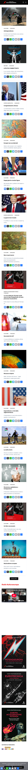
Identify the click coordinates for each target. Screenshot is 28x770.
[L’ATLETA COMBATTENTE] (14, 54)
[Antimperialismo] (14, 16)
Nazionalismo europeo (10, 563)
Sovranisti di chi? (9, 336)
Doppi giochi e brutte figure (12, 180)
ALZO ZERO (6, 28)
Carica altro (14, 578)
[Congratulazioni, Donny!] (14, 91)
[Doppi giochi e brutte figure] (14, 166)
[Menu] (23, 2)
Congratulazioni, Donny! (11, 105)
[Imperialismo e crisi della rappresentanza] (14, 396)
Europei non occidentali (11, 143)
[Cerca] (25, 2)
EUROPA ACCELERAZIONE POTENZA (11, 291)
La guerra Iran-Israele (10, 217)
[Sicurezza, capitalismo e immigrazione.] (14, 473)
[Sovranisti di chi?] (14, 322)
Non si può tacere (9, 255)
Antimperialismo (8, 31)
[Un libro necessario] (14, 512)
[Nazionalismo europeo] (14, 549)
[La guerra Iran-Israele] (14, 203)
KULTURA (6, 65)
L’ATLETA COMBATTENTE (11, 68)
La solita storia (8, 450)
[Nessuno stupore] (14, 359)
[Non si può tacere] (14, 241)
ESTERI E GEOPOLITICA (8, 103)
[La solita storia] (14, 435)
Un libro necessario (9, 526)
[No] (26, 766)
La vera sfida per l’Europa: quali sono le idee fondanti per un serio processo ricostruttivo (13, 297)
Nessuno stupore (9, 373)
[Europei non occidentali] (14, 128)
